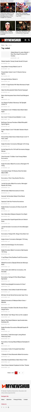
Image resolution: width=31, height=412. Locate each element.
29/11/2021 (4, 119)
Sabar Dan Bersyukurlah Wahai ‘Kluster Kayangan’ (14, 90)
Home (2, 45)
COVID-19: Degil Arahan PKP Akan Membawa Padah (15, 84)
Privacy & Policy (18, 399)
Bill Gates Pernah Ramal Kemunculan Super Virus (14, 295)
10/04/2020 (4, 92)
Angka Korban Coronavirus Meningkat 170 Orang (14, 239)
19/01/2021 (4, 68)
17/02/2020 (4, 140)
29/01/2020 (4, 254)
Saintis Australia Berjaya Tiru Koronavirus (12, 244)
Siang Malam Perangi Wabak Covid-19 (11, 66)
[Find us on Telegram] (8, 407)
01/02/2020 (4, 203)
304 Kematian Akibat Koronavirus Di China (12, 190)
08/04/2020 (4, 99)
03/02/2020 (4, 180)
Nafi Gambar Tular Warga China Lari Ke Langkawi (14, 315)
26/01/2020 (4, 304)
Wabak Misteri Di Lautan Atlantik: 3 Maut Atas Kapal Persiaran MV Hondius (20, 54)
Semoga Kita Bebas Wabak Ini (9, 79)
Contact (26, 399)
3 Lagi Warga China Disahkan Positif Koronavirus (14, 257)
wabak (10, 45)
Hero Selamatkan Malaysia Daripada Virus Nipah (14, 214)
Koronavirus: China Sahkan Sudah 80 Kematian (14, 289)
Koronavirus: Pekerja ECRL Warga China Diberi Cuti (14, 234)
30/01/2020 (4, 241)
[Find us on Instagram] (6, 407)
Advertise (8, 399)
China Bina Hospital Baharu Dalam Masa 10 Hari (14, 360)
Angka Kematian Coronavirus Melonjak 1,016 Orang (15, 144)
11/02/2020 (4, 146)
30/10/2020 (4, 81)
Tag (6, 45)
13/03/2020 (4, 133)
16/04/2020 (4, 86)
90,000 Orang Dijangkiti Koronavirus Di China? (13, 284)
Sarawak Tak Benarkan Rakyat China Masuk (13, 196)
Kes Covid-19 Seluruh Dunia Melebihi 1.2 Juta (13, 117)
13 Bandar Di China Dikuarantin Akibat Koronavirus (14, 354)
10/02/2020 (4, 153)
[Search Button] (29, 40)
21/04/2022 (4, 63)
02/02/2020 (4, 192)
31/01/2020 (4, 223)
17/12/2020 (4, 76)
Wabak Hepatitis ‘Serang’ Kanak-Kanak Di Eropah (14, 61)
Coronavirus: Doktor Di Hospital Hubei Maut (13, 349)
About (2, 399)
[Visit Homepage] (11, 40)
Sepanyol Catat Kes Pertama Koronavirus (12, 201)
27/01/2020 (4, 291)
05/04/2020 (4, 126)
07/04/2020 (4, 106)
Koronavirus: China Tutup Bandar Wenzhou (12, 178)
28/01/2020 (4, 273)
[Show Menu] (25, 40)
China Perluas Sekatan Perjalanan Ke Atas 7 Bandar (15, 365)
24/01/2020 (4, 367)
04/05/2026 (14, 58)
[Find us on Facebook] (1, 407)
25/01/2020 (4, 338)
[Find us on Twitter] (3, 407)
